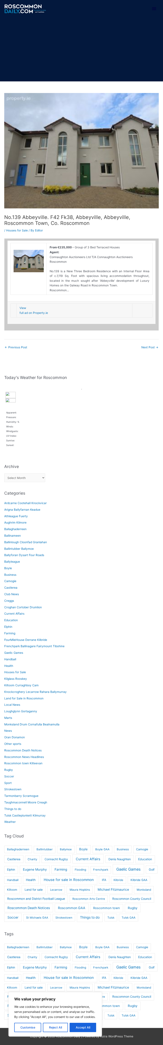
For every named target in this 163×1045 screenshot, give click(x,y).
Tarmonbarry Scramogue (21, 795)
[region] (55, 1014)
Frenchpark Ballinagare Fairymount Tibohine (34, 646)
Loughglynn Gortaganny (20, 711)
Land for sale (34, 889)
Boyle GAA (102, 849)
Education (11, 620)
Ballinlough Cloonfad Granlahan (25, 542)
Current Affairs (14, 613)
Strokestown (12, 789)
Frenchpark (100, 869)
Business (10, 574)
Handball (10, 659)
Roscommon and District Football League (36, 898)
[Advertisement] (81, 49)
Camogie (10, 581)
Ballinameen (12, 535)
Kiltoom (12, 889)
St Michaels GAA (37, 917)
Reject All (55, 1027)
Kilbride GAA (139, 880)
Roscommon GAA (71, 908)
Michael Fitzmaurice (113, 890)
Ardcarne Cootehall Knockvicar (25, 503)
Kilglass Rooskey (15, 678)
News (8, 730)
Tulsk (110, 917)
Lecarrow (56, 889)
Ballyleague (12, 561)
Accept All (83, 1027)
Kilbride (118, 880)
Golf (152, 869)
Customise (27, 1027)
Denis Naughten (119, 859)
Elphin (8, 626)
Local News (12, 704)
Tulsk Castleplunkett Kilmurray (25, 815)
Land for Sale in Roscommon (24, 698)
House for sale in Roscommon (69, 880)
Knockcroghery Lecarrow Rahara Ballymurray (35, 691)
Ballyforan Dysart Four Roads (24, 555)
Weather (10, 821)
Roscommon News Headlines (24, 757)
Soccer (9, 776)
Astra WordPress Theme (116, 1036)
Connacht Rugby (56, 859)
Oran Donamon (14, 737)
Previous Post (16, 347)
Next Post (149, 347)
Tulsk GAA (128, 917)
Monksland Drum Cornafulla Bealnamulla (31, 724)
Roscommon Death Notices (23, 750)
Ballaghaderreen (15, 529)
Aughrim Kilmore (15, 522)
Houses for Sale (17, 230)
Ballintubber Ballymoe (19, 548)
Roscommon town (106, 908)
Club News (11, 594)
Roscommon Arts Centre (88, 898)
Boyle (8, 568)
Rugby (8, 769)
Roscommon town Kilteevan (23, 763)
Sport (8, 783)
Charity (32, 859)
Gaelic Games (13, 652)
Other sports (12, 743)
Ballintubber (45, 849)
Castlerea (10, 587)
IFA (104, 880)
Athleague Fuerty (16, 516)
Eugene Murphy (35, 869)
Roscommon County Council (131, 898)
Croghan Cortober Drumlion (23, 607)
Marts (8, 717)
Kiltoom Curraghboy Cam (21, 685)
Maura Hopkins (80, 889)
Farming (9, 633)
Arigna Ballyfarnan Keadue (22, 509)
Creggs (9, 600)
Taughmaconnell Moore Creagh (25, 802)
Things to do (12, 809)
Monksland (144, 889)
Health (8, 665)
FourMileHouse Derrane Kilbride (25, 639)
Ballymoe (66, 849)
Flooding (80, 869)
